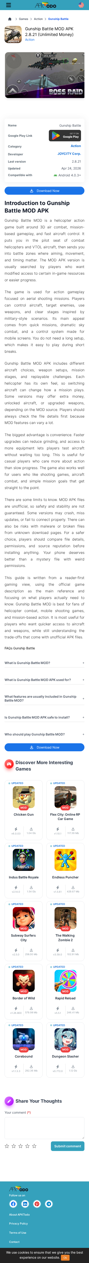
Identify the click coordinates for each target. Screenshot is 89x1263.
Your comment (18, 1112)
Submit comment (67, 1146)
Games (23, 19)
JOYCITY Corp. (69, 154)
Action (38, 19)
